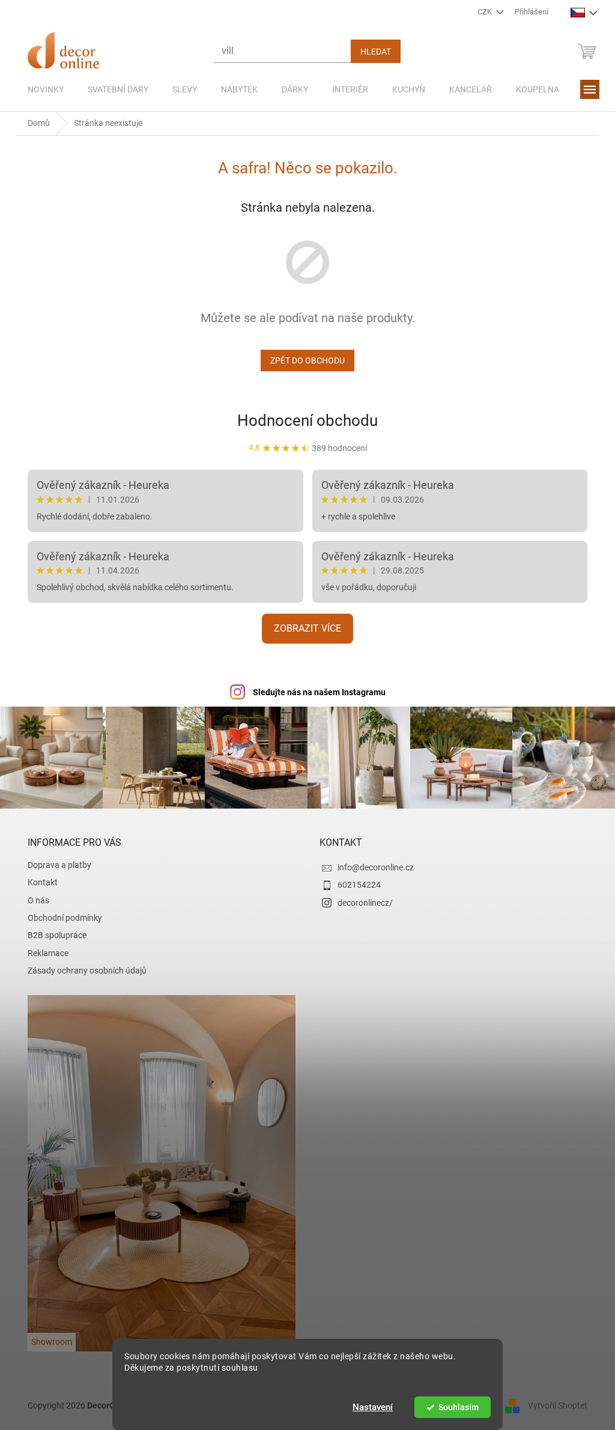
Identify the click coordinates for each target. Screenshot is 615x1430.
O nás (34, 898)
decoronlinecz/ (361, 901)
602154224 (355, 883)
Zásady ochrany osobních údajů (82, 969)
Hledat (371, 51)
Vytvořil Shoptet (553, 1403)
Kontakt (38, 881)
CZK (481, 11)
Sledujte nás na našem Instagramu (314, 692)
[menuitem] (41, 89)
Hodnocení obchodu (303, 420)
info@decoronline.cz (371, 865)
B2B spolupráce (52, 934)
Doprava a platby (55, 863)
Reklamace (43, 951)
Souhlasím (454, 1407)
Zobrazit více (303, 628)
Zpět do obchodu (303, 360)
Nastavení (368, 1407)
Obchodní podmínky (60, 916)
